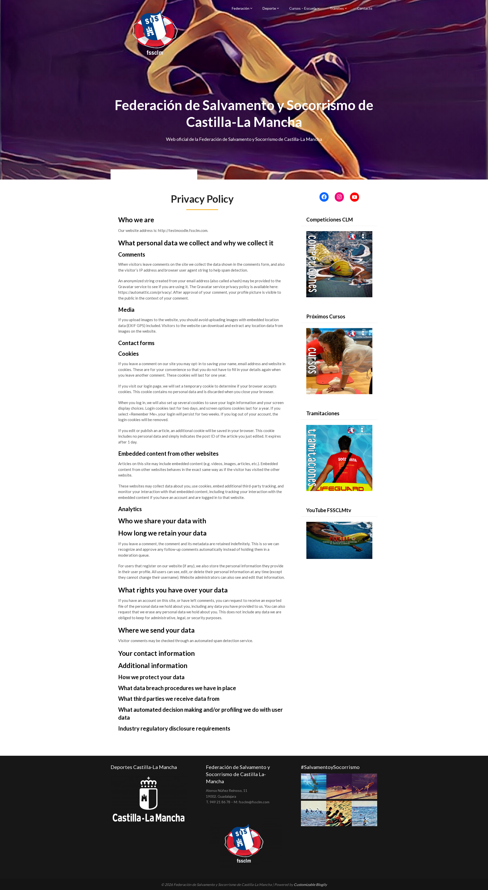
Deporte (269, 8)
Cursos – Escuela (302, 8)
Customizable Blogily (310, 884)
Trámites (337, 8)
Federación (240, 8)
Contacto (364, 8)
